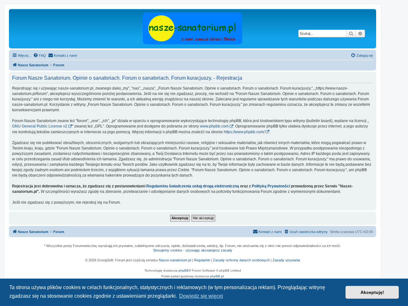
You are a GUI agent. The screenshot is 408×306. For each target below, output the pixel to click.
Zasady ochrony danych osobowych (241, 260)
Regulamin (202, 260)
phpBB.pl (217, 276)
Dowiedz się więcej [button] (201, 296)
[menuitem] (39, 55)
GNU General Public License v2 (39, 126)
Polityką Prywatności (271, 186)
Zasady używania (286, 260)
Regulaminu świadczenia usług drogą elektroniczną (192, 186)
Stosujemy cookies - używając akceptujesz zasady (192, 250)
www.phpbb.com (214, 126)
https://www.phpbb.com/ (244, 132)
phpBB (183, 270)
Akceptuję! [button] (372, 292)
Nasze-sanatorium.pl (175, 260)
